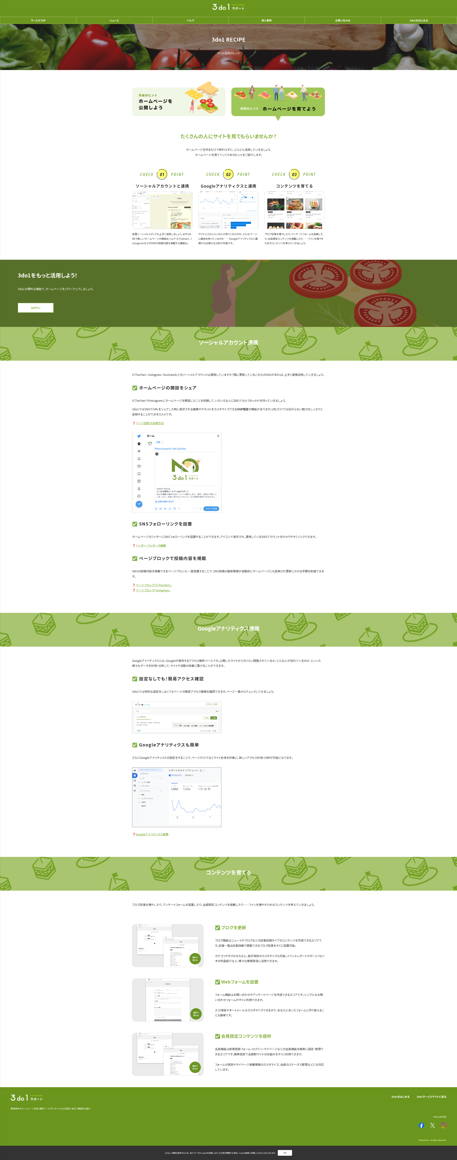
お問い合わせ (342, 20)
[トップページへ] (228, 7)
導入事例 (267, 20)
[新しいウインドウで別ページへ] (421, 1125)
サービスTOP (38, 20)
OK (285, 1153)
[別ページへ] (179, 101)
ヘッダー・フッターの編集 (151, 545)
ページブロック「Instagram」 (153, 590)
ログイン (36, 308)
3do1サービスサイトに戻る (431, 1096)
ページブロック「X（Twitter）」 (154, 585)
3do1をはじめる (400, 1096)
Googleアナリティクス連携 (152, 834)
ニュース (114, 20)
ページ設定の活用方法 (150, 423)
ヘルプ (190, 20)
